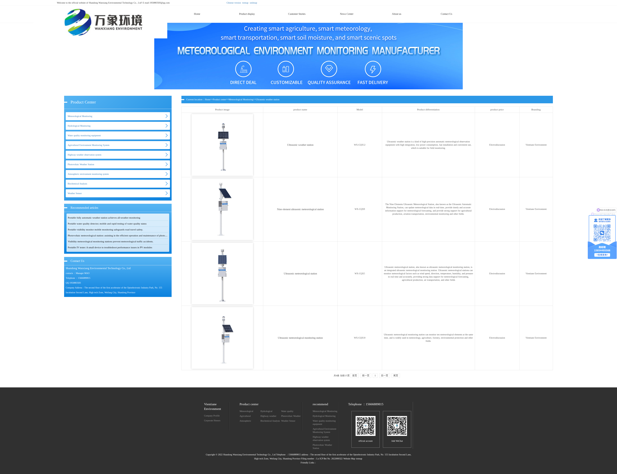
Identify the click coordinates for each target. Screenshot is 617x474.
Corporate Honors (212, 420)
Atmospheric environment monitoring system (88, 174)
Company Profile (212, 416)
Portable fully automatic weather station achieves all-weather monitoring (104, 217)
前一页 (365, 375)
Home (207, 99)
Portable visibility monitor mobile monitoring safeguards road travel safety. (105, 229)
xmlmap (253, 3)
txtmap (245, 3)
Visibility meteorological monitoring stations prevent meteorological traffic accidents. (110, 241)
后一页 (384, 375)
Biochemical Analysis (77, 184)
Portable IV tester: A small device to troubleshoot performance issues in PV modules (110, 247)
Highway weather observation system (84, 155)
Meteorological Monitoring (80, 116)
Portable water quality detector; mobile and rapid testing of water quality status (107, 223)
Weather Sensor (75, 193)
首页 (354, 375)
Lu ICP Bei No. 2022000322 (329, 458)
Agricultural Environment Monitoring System (88, 145)
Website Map (349, 458)
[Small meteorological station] (100, 7)
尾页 (395, 375)
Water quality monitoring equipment (84, 135)
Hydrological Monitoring (79, 126)
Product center (219, 99)
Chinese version (234, 3)
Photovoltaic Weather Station (81, 164)
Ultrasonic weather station (267, 99)
